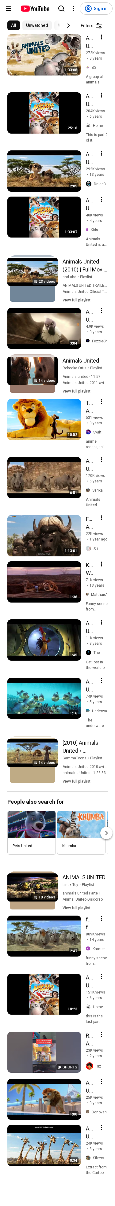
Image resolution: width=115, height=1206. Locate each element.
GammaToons (74, 758)
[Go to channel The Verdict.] (90, 653)
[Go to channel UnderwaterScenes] (89, 711)
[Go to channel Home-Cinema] (89, 125)
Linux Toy (70, 885)
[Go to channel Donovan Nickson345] (89, 1112)
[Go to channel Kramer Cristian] (89, 948)
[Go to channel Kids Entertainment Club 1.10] (88, 229)
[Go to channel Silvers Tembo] (89, 1158)
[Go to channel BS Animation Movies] (89, 68)
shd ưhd (69, 277)
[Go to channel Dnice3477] (90, 184)
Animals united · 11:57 (82, 376)
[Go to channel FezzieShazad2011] (89, 341)
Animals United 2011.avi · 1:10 (88, 383)
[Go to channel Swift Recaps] (89, 432)
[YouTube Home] (35, 8)
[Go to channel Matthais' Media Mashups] (88, 594)
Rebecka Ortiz (74, 368)
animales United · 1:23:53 (84, 773)
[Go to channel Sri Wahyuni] (90, 548)
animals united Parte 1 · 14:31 (88, 893)
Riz (98, 1066)
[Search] (61, 8)
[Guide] (8, 8)
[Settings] (73, 8)
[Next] (68, 26)
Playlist (86, 277)
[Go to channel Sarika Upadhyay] (89, 490)
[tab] (13, 25)
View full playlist (76, 300)
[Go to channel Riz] (91, 1066)
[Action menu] (101, 37)
